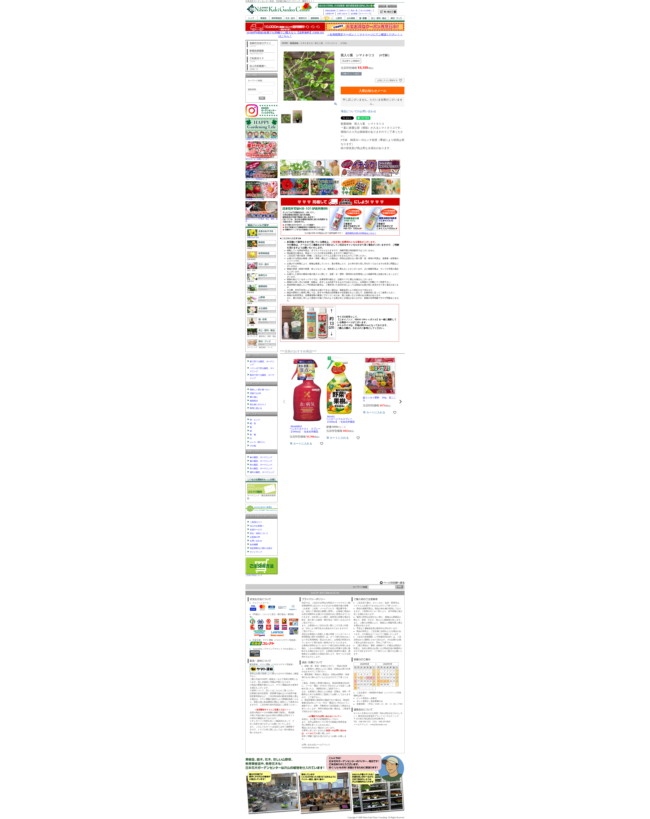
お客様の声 (329, 14)
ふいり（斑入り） (258, 442)
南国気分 (254, 401)
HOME (285, 43)
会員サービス (256, 529)
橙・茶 (253, 423)
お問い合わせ (342, 14)
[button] (284, 401)
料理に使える (256, 408)
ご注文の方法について (253, 575)
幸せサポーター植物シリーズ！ (257, 159)
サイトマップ (365, 14)
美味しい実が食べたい (260, 389)
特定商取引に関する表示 (261, 548)
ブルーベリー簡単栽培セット (256, 179)
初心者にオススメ (258, 404)
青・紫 (253, 434)
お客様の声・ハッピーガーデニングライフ (261, 139)
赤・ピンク (255, 420)
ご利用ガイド (343, 11)
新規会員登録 (330, 11)
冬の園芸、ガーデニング (261, 468)
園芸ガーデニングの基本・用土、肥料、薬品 (261, 220)
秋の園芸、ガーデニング (261, 465)
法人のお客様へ (366, 11)
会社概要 (354, 14)
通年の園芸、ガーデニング (262, 472)
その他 (253, 446)
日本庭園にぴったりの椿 (254, 199)
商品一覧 (354, 11)
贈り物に (254, 397)
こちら (277, 690)
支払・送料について (259, 533)
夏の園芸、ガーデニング (261, 461)
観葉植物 (294, 43)
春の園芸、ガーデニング (261, 457)
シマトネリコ (306, 43)
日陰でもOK (255, 393)
